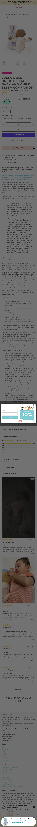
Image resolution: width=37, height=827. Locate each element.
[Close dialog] (34, 405)
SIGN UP (9, 417)
